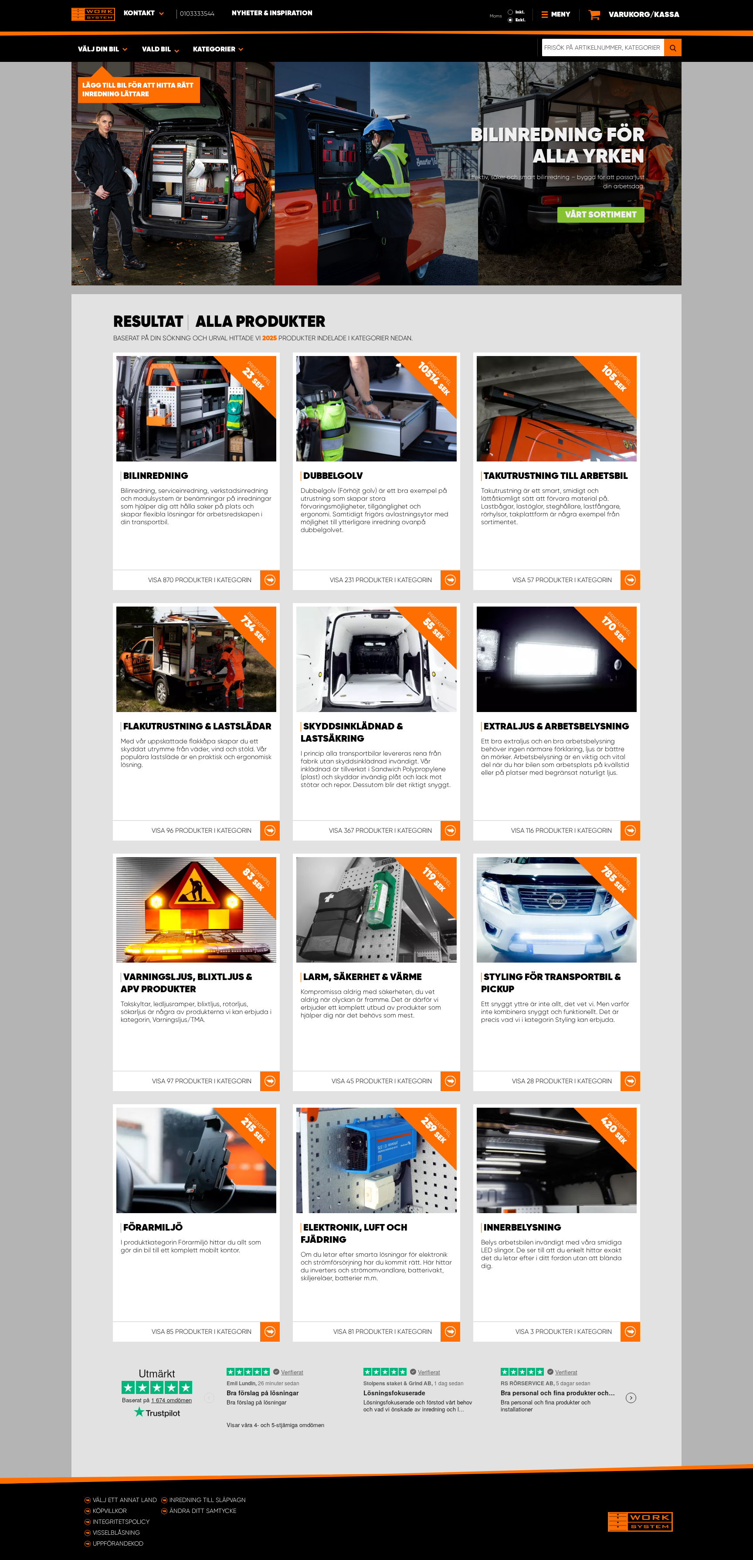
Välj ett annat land (125, 1499)
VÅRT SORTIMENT (601, 215)
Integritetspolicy (121, 1521)
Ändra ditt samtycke (203, 1510)
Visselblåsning (116, 1532)
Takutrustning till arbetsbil (556, 476)
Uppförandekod (118, 1543)
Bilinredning (155, 476)
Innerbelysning (522, 1228)
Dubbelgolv (333, 476)
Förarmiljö (153, 1228)
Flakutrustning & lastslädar (197, 727)
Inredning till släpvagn (208, 1499)
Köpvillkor (110, 1510)
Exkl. (521, 20)
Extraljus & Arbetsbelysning (556, 727)
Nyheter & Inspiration (272, 13)
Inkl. (520, 12)
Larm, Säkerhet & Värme (362, 977)
